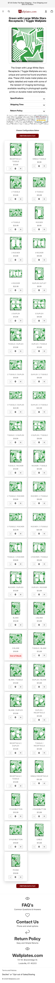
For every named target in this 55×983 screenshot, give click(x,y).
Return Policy (16, 110)
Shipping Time (16, 104)
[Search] (9, 11)
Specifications (16, 98)
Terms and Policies (9, 970)
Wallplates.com (14, 979)
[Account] (46, 11)
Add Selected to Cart (27, 136)
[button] (15, 149)
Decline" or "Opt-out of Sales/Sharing (18, 974)
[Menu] (3, 11)
